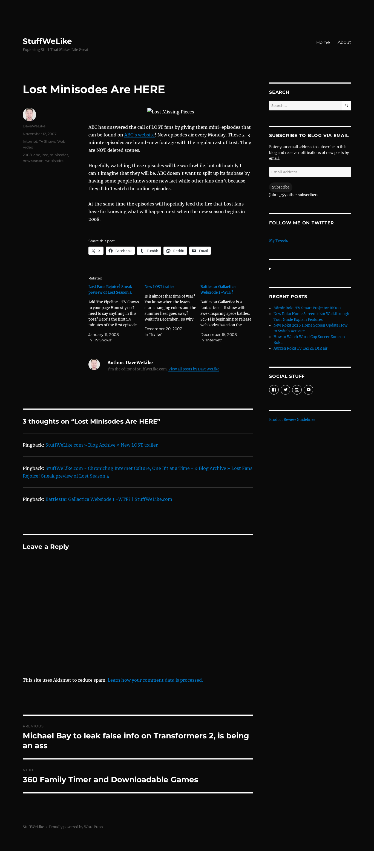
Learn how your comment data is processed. (155, 680)
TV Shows (47, 141)
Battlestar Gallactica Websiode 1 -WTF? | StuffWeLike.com (108, 499)
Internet (30, 141)
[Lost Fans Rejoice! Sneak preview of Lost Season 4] (116, 313)
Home (323, 42)
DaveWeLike (34, 126)
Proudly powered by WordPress (76, 827)
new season (33, 160)
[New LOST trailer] (173, 310)
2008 (27, 155)
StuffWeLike (47, 41)
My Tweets (278, 240)
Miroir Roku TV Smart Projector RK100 (307, 308)
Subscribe (280, 187)
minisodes (59, 155)
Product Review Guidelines (292, 419)
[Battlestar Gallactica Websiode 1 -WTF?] (228, 313)
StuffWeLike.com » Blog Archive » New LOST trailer (101, 445)
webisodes (54, 160)
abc (36, 155)
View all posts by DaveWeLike (193, 369)
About (344, 42)
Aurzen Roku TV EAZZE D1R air (300, 348)
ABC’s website (139, 135)
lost (45, 155)
